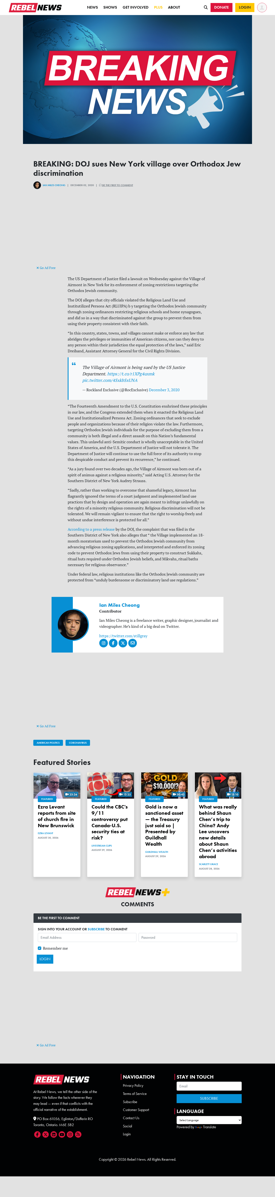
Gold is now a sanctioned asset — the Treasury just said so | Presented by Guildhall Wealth (164, 825)
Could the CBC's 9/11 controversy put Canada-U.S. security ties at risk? (110, 822)
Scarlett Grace (208, 864)
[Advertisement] (137, 235)
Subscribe (130, 1101)
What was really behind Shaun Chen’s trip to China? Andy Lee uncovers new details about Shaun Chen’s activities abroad (218, 831)
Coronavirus (78, 742)
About (174, 7)
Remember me (55, 948)
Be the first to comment (117, 185)
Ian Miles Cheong (54, 185)
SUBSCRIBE (96, 929)
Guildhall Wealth (156, 852)
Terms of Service (135, 1093)
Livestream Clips (102, 845)
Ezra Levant (45, 833)
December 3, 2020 (164, 389)
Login (127, 1134)
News (92, 7)
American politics (48, 742)
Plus (158, 7)
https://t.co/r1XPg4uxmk (130, 373)
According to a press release (91, 529)
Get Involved (135, 7)
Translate (209, 1127)
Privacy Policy (133, 1085)
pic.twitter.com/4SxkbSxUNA (110, 380)
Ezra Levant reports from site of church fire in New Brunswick (57, 816)
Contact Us (131, 1118)
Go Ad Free (47, 268)
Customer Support (136, 1109)
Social (127, 1126)
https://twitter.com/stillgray (123, 635)
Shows (110, 7)
